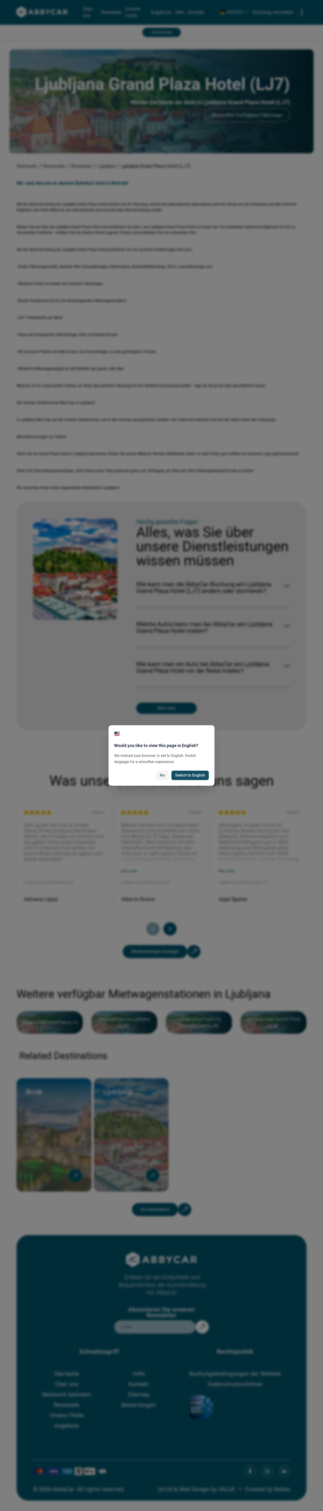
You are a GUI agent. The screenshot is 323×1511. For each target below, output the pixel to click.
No (162, 775)
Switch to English (190, 775)
